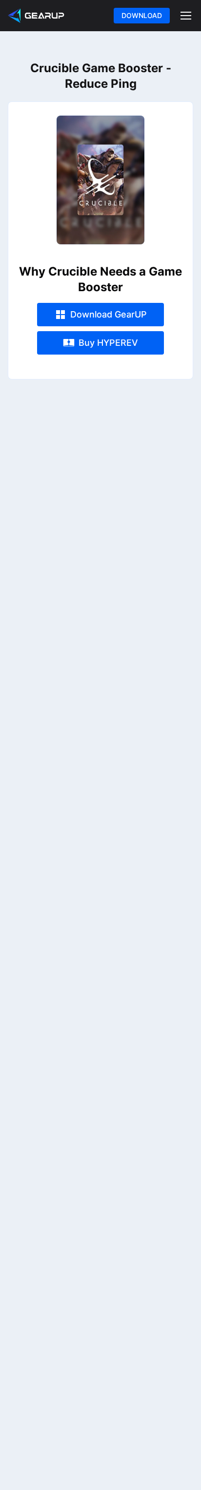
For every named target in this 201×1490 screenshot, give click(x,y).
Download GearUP (108, 314)
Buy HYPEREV (108, 343)
